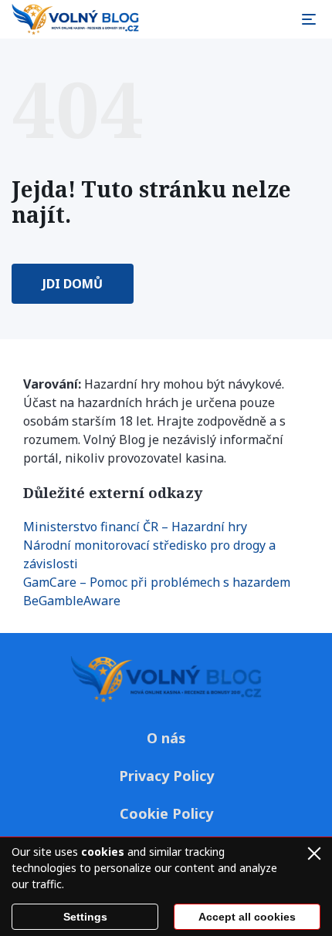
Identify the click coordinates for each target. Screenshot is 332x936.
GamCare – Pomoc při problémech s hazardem (156, 582)
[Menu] (308, 19)
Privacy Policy (166, 775)
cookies (102, 851)
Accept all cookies (247, 917)
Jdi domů (72, 283)
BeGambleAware (71, 600)
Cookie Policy (166, 813)
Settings (85, 917)
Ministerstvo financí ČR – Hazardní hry (135, 526)
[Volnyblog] (75, 19)
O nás (166, 738)
